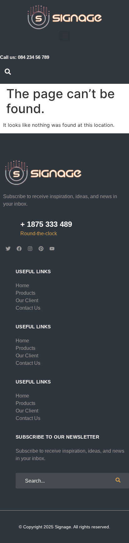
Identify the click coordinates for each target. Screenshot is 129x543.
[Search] (118, 480)
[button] (64, 36)
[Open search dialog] (8, 73)
